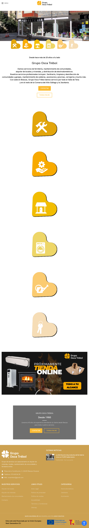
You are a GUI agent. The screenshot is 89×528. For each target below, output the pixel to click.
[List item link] (22, 474)
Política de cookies (37, 496)
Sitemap (34, 507)
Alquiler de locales (8, 489)
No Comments (68, 460)
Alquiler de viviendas (8, 493)
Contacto (5, 500)
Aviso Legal (35, 489)
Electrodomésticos (67, 489)
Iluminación (65, 496)
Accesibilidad (35, 500)
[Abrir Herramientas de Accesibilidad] (84, 523)
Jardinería (64, 493)
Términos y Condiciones (39, 504)
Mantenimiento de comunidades (12, 496)
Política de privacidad (38, 493)
